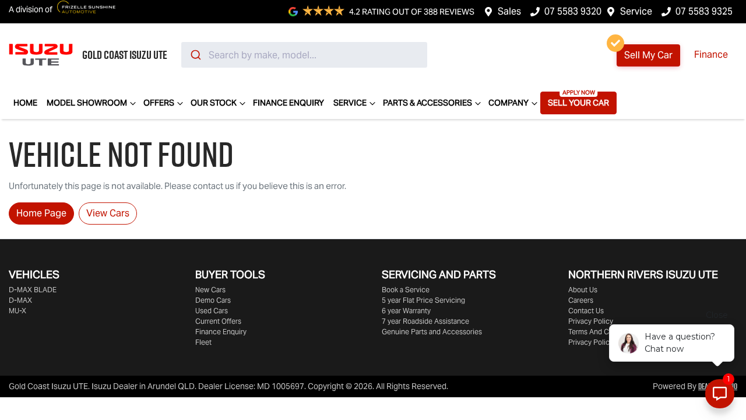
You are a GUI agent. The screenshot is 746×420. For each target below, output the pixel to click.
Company (508, 102)
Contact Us (586, 310)
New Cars (210, 289)
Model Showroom (87, 102)
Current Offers (218, 321)
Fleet (203, 342)
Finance (711, 54)
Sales (509, 11)
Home (25, 102)
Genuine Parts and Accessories (432, 331)
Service (636, 11)
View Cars (107, 213)
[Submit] (195, 55)
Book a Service (406, 289)
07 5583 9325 (704, 11)
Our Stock (214, 102)
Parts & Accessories (427, 102)
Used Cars (211, 310)
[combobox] (304, 55)
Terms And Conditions (603, 331)
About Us (582, 289)
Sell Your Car (578, 102)
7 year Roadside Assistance (425, 321)
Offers (158, 102)
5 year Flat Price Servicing (423, 300)
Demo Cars (213, 300)
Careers (580, 300)
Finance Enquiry (288, 102)
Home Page (41, 213)
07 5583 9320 (572, 11)
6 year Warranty (406, 310)
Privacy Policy (590, 321)
